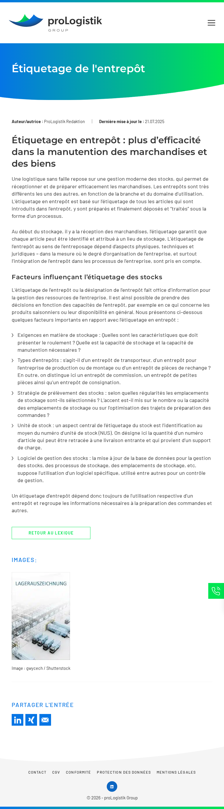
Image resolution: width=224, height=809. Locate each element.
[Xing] (31, 720)
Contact (37, 772)
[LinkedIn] (17, 720)
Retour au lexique (51, 532)
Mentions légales (176, 772)
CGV (56, 772)
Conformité (78, 772)
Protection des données (124, 772)
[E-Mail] (45, 720)
